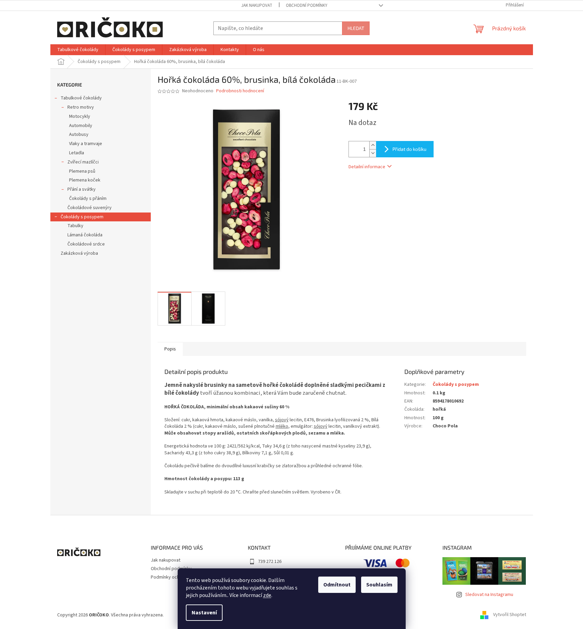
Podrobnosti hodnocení (240, 91)
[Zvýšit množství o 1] (372, 145)
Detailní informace (367, 166)
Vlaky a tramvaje (85, 143)
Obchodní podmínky (306, 5)
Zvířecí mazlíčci (83, 162)
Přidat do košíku (409, 149)
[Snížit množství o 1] (372, 153)
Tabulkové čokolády (81, 98)
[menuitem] (77, 49)
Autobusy (78, 134)
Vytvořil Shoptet (509, 615)
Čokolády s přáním (88, 198)
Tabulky (75, 225)
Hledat (355, 28)
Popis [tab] (170, 349)
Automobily (80, 125)
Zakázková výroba (79, 253)
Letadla (76, 153)
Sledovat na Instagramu (489, 594)
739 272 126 (269, 561)
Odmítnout (337, 584)
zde (267, 595)
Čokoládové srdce (86, 244)
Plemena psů (82, 171)
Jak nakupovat (256, 5)
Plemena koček (84, 180)
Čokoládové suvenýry (89, 207)
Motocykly (79, 116)
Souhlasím (379, 584)
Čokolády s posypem (82, 217)
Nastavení (204, 612)
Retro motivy (80, 107)
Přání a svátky (81, 189)
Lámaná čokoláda (84, 235)
